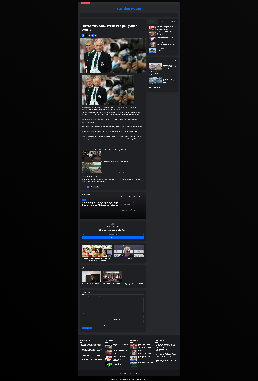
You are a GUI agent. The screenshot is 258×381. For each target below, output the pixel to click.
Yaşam (141, 15)
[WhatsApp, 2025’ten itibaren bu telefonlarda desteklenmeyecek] (108, 364)
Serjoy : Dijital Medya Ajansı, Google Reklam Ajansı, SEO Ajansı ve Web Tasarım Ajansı (108, 3)
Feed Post (141, 371)
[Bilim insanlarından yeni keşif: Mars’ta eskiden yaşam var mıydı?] (108, 352)
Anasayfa (110, 15)
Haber (116, 15)
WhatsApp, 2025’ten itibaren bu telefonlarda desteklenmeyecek (120, 364)
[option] (113, 205)
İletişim (147, 15)
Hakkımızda (113, 379)
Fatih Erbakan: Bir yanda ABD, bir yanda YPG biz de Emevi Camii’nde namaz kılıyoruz (165, 33)
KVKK (133, 379)
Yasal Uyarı (145, 379)
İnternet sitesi (117, 319)
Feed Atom (136, 371)
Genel (84, 199)
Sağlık (128, 15)
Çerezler (129, 379)
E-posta (84, 319)
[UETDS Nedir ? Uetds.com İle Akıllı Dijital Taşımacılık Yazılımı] (155, 81)
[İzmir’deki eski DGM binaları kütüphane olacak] (155, 66)
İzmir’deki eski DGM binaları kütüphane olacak (153, 73)
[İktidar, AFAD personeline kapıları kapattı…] (152, 50)
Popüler (152, 21)
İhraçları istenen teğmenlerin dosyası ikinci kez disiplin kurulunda (145, 364)
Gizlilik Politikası (123, 379)
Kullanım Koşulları (138, 379)
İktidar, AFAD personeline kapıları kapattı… (144, 357)
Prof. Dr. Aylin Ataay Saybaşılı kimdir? (91, 283)
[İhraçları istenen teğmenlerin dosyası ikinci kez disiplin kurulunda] (133, 364)
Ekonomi (122, 15)
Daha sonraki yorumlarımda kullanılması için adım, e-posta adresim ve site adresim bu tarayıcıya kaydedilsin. (106, 325)
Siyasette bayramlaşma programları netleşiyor (112, 284)
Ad (83, 313)
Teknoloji (134, 15)
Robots (126, 371)
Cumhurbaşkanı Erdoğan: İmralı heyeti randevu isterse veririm (133, 284)
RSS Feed (123, 371)
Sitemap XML (117, 371)
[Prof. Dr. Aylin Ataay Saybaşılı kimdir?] (91, 276)
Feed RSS (131, 371)
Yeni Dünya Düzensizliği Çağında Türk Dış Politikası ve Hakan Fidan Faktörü (169, 80)
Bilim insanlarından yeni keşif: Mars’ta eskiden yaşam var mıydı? (120, 352)
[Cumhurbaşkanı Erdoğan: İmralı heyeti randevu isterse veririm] (134, 276)
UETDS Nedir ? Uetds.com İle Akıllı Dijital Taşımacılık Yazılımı (99, 203)
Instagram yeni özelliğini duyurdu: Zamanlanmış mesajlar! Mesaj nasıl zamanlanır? (119, 358)
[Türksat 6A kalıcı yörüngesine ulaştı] (108, 346)
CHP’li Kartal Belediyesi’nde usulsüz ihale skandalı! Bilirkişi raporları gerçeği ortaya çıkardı (166, 28)
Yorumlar (172, 21)
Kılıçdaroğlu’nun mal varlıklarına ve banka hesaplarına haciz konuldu (165, 43)
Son (162, 21)
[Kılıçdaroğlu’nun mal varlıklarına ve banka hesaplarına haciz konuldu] (152, 44)
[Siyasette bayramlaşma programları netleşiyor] (112, 276)
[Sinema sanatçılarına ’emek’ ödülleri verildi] (152, 39)
